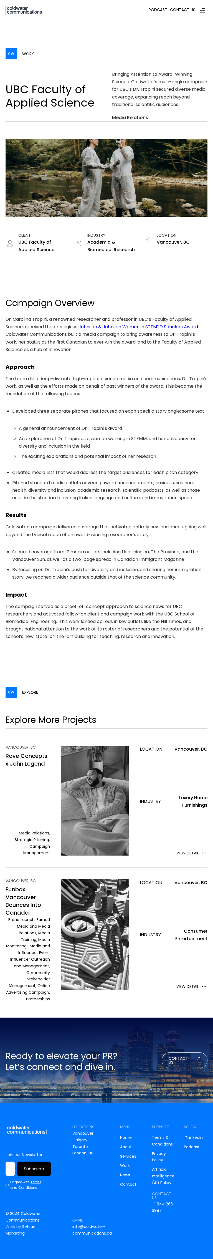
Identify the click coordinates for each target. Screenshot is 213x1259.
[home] (25, 10)
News (125, 1175)
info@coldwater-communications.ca (92, 1230)
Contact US (178, 1060)
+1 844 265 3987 (162, 1207)
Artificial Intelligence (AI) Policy (163, 1176)
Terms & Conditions (162, 1141)
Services (128, 1156)
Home (126, 1137)
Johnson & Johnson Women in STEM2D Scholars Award (138, 327)
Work (125, 1165)
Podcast (192, 1147)
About (126, 1147)
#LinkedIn (193, 1137)
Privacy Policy (159, 1157)
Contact (128, 1184)
